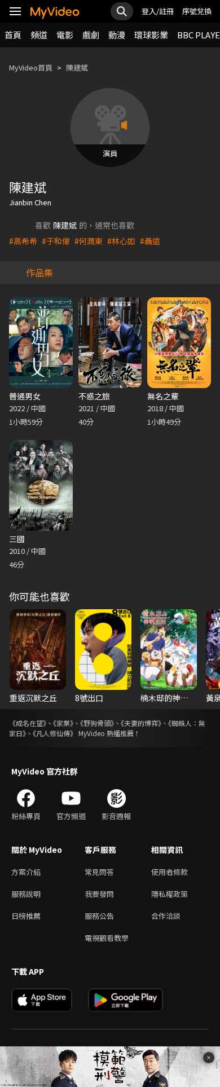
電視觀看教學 (107, 937)
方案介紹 (26, 871)
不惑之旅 (94, 396)
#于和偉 (56, 241)
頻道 (38, 35)
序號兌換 (197, 11)
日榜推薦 (26, 915)
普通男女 (25, 396)
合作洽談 (166, 915)
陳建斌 (77, 67)
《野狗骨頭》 (97, 723)
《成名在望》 (27, 723)
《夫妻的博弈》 (141, 723)
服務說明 (26, 893)
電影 (64, 35)
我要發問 (99, 893)
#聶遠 (150, 241)
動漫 (116, 35)
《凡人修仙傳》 (55, 733)
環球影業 (151, 35)
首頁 (13, 35)
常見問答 (99, 871)
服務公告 (99, 915)
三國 (17, 538)
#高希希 (23, 241)
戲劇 (90, 35)
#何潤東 (88, 241)
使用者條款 (169, 871)
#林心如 (121, 241)
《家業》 (63, 723)
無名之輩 (163, 396)
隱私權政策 (169, 893)
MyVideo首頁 (30, 67)
